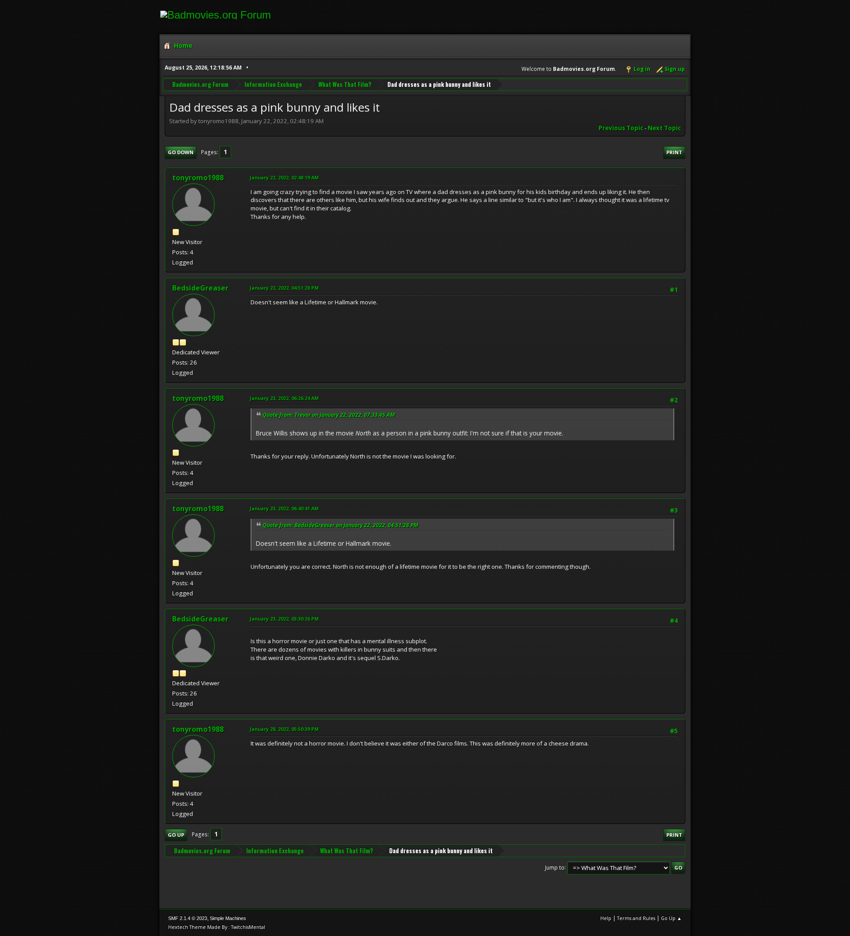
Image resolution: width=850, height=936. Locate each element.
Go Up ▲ (671, 918)
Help (605, 918)
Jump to (554, 867)
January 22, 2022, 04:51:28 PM (284, 287)
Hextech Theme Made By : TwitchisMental (216, 927)
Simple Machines (228, 918)
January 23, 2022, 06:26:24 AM (284, 398)
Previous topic (621, 128)
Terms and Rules (636, 918)
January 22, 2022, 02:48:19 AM (284, 177)
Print (674, 152)
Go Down (180, 152)
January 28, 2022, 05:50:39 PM (284, 729)
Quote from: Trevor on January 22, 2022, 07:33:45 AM (329, 415)
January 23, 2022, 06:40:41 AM (284, 508)
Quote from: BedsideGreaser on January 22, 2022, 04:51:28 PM (340, 525)
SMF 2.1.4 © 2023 (187, 918)
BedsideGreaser (200, 288)
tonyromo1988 (198, 178)
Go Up (176, 834)
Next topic (664, 128)
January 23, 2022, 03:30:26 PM (284, 618)
